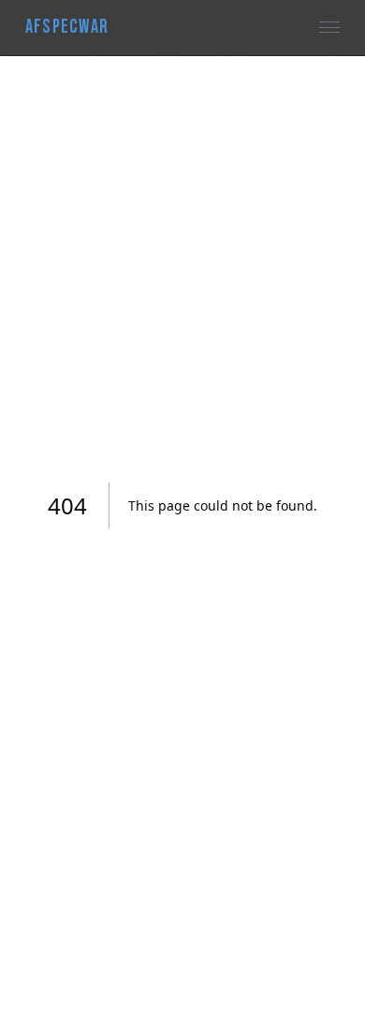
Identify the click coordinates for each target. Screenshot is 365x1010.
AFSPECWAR (67, 27)
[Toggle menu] (330, 27)
